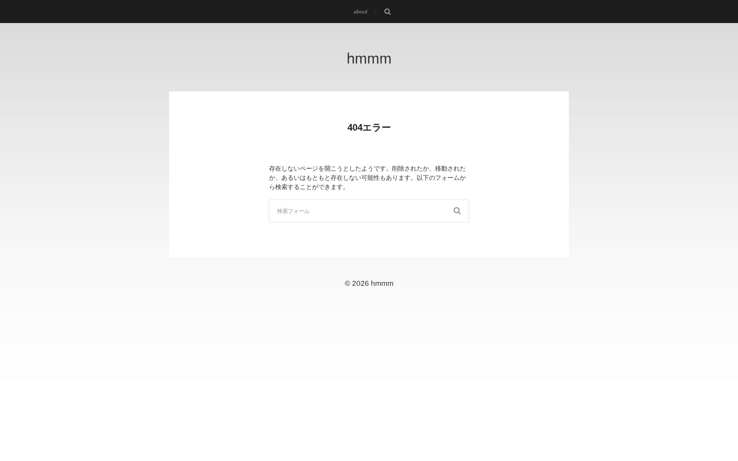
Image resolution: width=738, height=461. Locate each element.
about (360, 11)
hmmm (369, 57)
